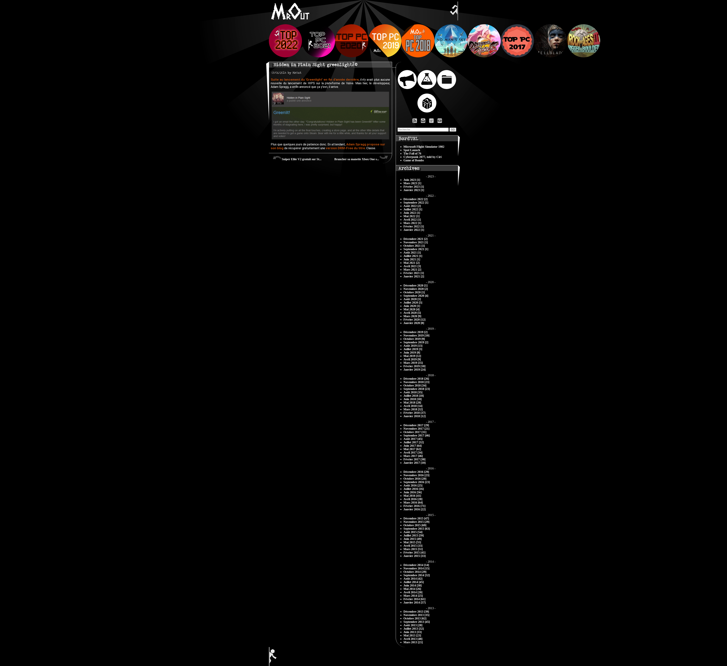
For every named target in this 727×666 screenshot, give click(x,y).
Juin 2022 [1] (411, 212)
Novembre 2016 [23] (416, 475)
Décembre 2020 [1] (415, 285)
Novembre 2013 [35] (416, 615)
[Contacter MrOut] (424, 121)
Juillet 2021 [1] (412, 256)
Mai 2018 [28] (412, 402)
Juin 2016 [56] (412, 492)
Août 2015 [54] (412, 532)
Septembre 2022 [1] (415, 202)
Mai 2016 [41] (412, 495)
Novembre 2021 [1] (415, 242)
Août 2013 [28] (412, 625)
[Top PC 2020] (351, 56)
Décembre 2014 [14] (416, 565)
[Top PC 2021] (318, 56)
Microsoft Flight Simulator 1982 (423, 146)
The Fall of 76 (412, 153)
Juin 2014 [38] (412, 585)
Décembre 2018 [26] (416, 378)
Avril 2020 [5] (412, 312)
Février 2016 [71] (414, 506)
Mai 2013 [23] (412, 635)
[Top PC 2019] (384, 56)
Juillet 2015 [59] (413, 535)
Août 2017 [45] (412, 438)
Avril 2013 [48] (412, 638)
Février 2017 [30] (414, 459)
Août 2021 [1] (412, 252)
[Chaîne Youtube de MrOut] (441, 121)
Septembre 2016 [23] (416, 482)
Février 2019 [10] (414, 366)
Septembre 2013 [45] (416, 621)
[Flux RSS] (415, 121)
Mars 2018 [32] (413, 409)
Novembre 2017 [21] (416, 428)
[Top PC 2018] (417, 56)
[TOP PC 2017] (517, 56)
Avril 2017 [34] (412, 452)
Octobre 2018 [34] (414, 385)
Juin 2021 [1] (411, 259)
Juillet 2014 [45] (413, 582)
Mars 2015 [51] (413, 549)
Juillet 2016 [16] (413, 488)
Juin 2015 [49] (412, 538)
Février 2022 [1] (413, 226)
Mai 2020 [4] (411, 309)
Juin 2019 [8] (411, 352)
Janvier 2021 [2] (413, 276)
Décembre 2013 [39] (416, 611)
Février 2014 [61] (414, 599)
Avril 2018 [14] (412, 406)
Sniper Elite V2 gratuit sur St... (301, 159)
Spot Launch (411, 150)
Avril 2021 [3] (412, 266)
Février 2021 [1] (413, 273)
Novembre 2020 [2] (415, 288)
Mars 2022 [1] (412, 223)
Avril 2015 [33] (412, 545)
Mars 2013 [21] (413, 642)
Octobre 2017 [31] (414, 432)
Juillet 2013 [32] (413, 628)
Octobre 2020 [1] (414, 292)
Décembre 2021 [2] (415, 238)
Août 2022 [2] (412, 206)
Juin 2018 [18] (412, 399)
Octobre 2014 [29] (414, 571)
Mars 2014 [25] (413, 595)
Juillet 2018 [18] (413, 395)
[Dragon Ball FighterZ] (484, 56)
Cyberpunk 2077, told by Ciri (422, 156)
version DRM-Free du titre (345, 148)
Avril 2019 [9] (412, 359)
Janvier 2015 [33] (414, 555)
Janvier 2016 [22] (414, 509)
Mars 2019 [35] (413, 362)
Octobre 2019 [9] (414, 338)
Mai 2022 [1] (411, 216)
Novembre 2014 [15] (416, 568)
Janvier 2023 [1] (413, 190)
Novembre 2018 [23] (416, 382)
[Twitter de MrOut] (432, 121)
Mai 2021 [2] (411, 262)
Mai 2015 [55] (412, 542)
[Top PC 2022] (285, 56)
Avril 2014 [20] (412, 592)
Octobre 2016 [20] (414, 478)
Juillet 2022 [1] (412, 209)
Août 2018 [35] (412, 392)
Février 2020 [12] (414, 319)
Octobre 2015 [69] (414, 525)
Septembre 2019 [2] (415, 342)
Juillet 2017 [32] (413, 442)
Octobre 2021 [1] (414, 245)
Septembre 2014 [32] (416, 575)
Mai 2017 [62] (412, 449)
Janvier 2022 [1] (413, 229)
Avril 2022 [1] (412, 219)
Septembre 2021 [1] (415, 249)
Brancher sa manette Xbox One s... (356, 159)
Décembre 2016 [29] (416, 471)
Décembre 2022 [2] (415, 199)
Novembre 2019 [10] (416, 335)
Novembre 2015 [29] (416, 521)
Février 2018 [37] (414, 412)
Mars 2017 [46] (413, 456)
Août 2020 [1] (412, 299)
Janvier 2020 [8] (413, 323)
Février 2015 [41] (414, 552)
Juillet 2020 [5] (412, 302)
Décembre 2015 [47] (416, 518)
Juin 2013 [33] (412, 632)
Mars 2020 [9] (412, 316)
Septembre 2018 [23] (416, 388)
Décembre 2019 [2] (415, 332)
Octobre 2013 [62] (414, 618)
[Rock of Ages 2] (583, 56)
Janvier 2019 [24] (414, 369)
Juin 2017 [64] (412, 445)
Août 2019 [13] (412, 345)
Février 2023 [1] (413, 186)
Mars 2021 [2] (412, 269)
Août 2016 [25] (412, 485)
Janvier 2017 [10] (414, 462)
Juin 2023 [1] (411, 179)
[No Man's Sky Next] (451, 56)
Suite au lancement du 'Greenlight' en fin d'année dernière (315, 79)
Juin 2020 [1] (411, 306)
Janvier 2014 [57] (414, 602)
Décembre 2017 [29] (416, 425)
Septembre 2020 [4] (415, 295)
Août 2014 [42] (412, 578)
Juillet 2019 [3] (412, 349)
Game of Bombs (413, 160)
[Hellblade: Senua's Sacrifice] (550, 56)
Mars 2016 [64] (413, 502)
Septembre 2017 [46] (416, 435)
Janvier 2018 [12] (414, 416)
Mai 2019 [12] (412, 356)
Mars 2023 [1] (412, 183)
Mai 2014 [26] (412, 588)
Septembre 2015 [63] (416, 528)
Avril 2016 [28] (412, 499)
